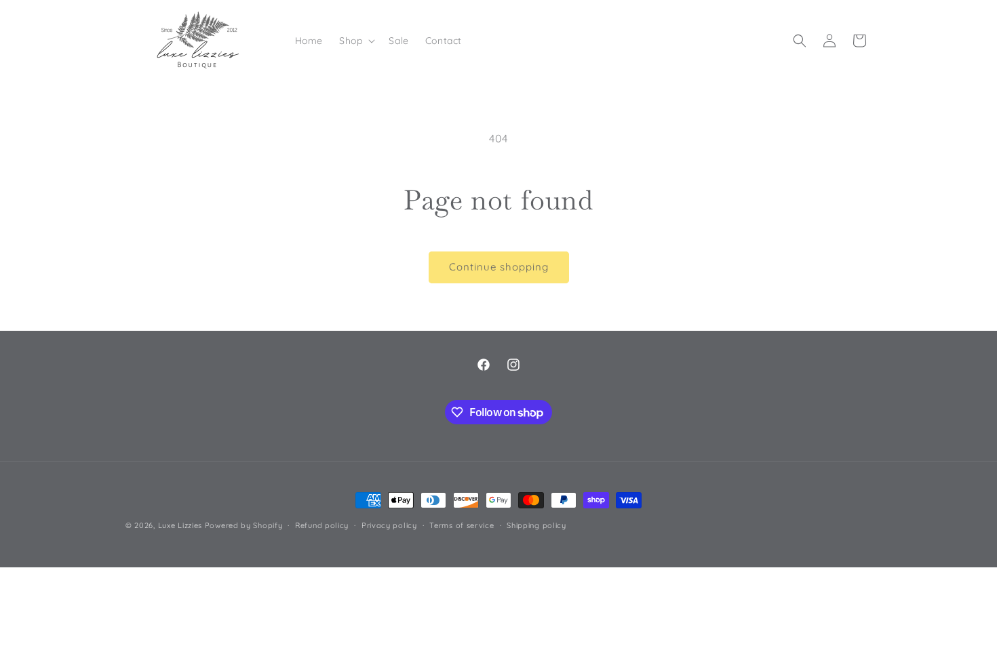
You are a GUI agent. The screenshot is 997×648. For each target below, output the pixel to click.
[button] (355, 40)
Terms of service (461, 525)
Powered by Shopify (244, 525)
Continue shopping (499, 266)
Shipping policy (536, 525)
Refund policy (322, 525)
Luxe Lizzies (180, 525)
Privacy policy (389, 525)
